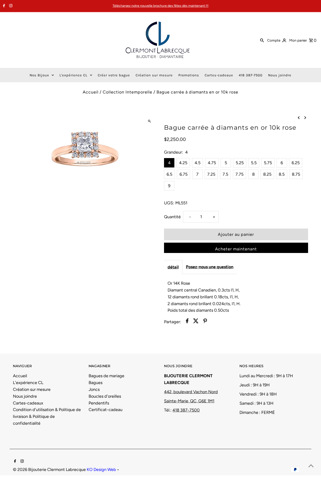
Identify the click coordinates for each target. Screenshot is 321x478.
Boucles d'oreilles (105, 396)
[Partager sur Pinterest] (205, 322)
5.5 (254, 162)
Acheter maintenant (236, 249)
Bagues (95, 382)
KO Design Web (102, 469)
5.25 (240, 162)
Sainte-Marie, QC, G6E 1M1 (189, 401)
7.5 (225, 174)
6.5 (169, 174)
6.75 (184, 174)
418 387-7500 (186, 410)
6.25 (296, 162)
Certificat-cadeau (105, 409)
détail (173, 267)
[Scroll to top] (311, 465)
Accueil (90, 92)
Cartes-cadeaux (28, 403)
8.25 (267, 174)
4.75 (212, 162)
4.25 (183, 162)
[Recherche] (262, 40)
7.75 (239, 174)
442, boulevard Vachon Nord (191, 391)
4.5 (197, 162)
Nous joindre (25, 396)
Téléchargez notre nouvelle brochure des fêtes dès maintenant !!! (160, 6)
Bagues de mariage (106, 375)
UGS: (169, 203)
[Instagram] (10, 6)
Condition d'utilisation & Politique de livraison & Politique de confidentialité (47, 416)
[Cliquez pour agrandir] (149, 121)
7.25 (211, 174)
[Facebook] (3, 6)
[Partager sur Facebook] (187, 322)
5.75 (268, 162)
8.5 (282, 174)
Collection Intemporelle (127, 92)
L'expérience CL (28, 382)
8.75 (296, 174)
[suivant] (305, 117)
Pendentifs (99, 403)
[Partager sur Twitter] (196, 322)
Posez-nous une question (209, 266)
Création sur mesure (32, 389)
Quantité (172, 216)
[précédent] (298, 117)
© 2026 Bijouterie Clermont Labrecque (50, 469)
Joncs (94, 389)
